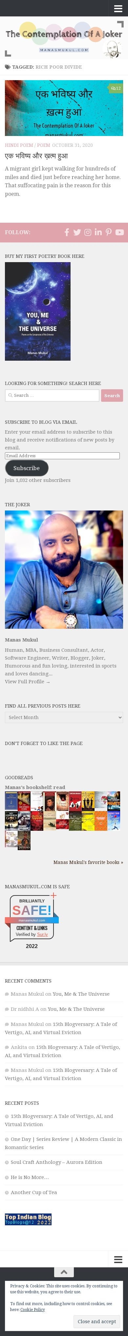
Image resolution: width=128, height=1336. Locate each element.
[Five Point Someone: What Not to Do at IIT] (37, 809)
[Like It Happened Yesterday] (113, 829)
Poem (43, 145)
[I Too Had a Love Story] (101, 806)
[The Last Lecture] (11, 808)
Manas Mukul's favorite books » (88, 862)
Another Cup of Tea (34, 1192)
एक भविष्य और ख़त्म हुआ (36, 156)
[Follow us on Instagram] (88, 232)
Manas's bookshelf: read (35, 787)
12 (118, 88)
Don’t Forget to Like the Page (44, 743)
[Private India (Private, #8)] (113, 809)
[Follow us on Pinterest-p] (109, 232)
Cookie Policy (32, 1309)
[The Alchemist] (49, 829)
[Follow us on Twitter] (77, 232)
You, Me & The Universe (81, 994)
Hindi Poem (19, 145)
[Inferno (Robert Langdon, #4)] (24, 848)
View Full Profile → (28, 682)
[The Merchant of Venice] (75, 830)
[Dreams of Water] (62, 810)
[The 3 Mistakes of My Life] (88, 809)
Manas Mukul (21, 640)
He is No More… (30, 1177)
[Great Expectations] (49, 809)
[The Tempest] (88, 830)
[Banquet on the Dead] (24, 829)
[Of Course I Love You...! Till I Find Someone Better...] (11, 846)
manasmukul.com (32, 920)
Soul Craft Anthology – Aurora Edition (56, 1162)
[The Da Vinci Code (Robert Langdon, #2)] (24, 810)
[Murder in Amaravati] (37, 829)
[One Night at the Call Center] (101, 829)
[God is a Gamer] (11, 829)
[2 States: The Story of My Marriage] (75, 810)
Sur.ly (42, 934)
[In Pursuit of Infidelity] (62, 827)
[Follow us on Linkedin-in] (98, 232)
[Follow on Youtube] (119, 232)
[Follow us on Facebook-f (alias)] (67, 232)
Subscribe (26, 468)
